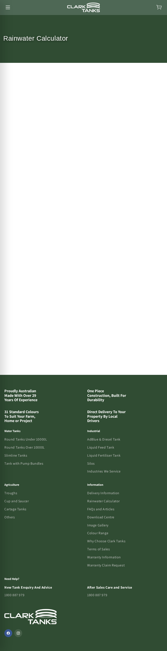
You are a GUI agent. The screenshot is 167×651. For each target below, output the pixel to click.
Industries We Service (104, 471)
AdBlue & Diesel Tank (103, 439)
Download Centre (100, 517)
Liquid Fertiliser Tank (103, 455)
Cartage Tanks (15, 509)
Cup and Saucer (16, 501)
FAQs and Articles (100, 509)
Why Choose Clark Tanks (106, 541)
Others (9, 517)
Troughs (10, 493)
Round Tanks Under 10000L (25, 439)
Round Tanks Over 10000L (24, 447)
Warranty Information (104, 557)
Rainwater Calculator (103, 501)
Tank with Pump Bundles (23, 463)
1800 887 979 (14, 595)
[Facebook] (8, 633)
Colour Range (97, 533)
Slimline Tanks (15, 455)
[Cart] (159, 7)
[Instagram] (18, 633)
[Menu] (7, 7)
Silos (91, 463)
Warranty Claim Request (106, 565)
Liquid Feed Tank (100, 447)
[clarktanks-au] (83, 7)
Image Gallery (98, 525)
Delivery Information (103, 493)
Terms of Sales (98, 549)
